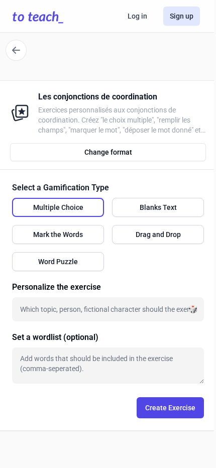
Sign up (181, 16)
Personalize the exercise (56, 287)
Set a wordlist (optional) (55, 337)
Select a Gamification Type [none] (60, 187)
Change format (108, 152)
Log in (137, 16)
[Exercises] (16, 50)
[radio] (58, 207)
